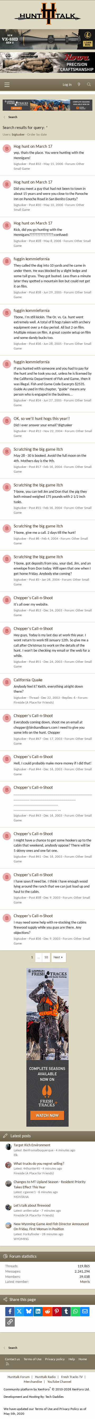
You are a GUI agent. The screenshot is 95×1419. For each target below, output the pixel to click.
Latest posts (21, 1136)
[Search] (89, 85)
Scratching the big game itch (38, 449)
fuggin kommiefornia (32, 259)
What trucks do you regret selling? (39, 1164)
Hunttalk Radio (45, 1377)
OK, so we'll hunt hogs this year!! (42, 419)
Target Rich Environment (32, 1145)
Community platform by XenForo (47, 1389)
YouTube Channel (59, 1382)
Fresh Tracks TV (72, 1377)
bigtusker (18, 134)
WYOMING (21, 1239)
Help (72, 1359)
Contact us (12, 1359)
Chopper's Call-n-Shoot (33, 598)
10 (46, 957)
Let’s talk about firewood (32, 1206)
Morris (85, 1282)
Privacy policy (55, 1359)
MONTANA (21, 1197)
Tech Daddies (54, 1397)
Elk (16, 1155)
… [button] (38, 957)
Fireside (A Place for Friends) (34, 702)
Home (83, 1359)
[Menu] (7, 85)
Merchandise (33, 1382)
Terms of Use (32, 1359)
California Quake (28, 680)
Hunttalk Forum (19, 1377)
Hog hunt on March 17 (33, 147)
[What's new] (79, 85)
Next (57, 957)
